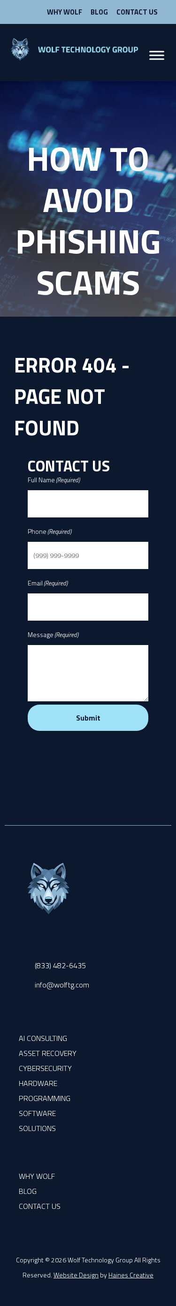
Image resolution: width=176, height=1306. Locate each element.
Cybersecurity (45, 1068)
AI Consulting (43, 1038)
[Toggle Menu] (156, 55)
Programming (44, 1098)
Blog (99, 12)
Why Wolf (64, 12)
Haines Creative (130, 1275)
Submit (88, 717)
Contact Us (137, 12)
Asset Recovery (48, 1053)
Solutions (37, 1128)
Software (37, 1113)
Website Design (76, 1275)
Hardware (38, 1083)
